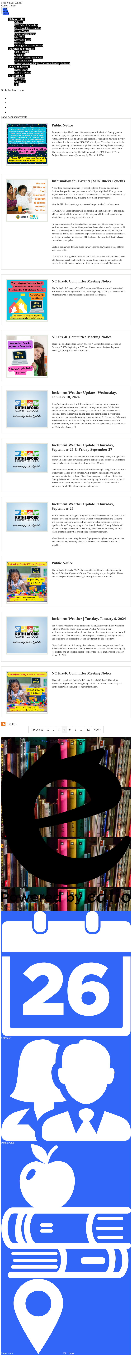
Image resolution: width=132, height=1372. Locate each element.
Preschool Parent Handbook (28, 57)
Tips (16, 84)
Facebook (10, 96)
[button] (16, 19)
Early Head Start (22, 39)
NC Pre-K (19, 36)
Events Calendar (22, 72)
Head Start (19, 42)
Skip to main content (11, 2)
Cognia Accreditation (25, 34)
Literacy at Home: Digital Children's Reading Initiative (42, 63)
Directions (19, 79)
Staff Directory (21, 51)
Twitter (10, 101)
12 (88, 729)
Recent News (21, 69)
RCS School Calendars (26, 25)
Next (96, 729)
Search (10, 110)
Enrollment (19, 54)
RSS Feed (12, 724)
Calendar (18, 22)
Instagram (10, 106)
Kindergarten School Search (28, 45)
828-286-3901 (57, 741)
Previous (38, 729)
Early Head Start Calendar (27, 28)
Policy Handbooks (23, 60)
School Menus (21, 31)
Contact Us (20, 81)
